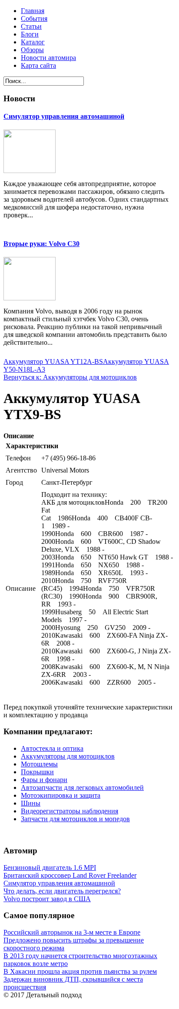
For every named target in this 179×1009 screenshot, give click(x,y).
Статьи (31, 26)
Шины (30, 803)
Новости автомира (48, 57)
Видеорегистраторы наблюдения (69, 811)
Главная (32, 10)
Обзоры (32, 49)
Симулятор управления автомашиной (63, 116)
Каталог (33, 42)
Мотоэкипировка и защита (60, 795)
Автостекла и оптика (52, 748)
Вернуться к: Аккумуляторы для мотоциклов (70, 377)
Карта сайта (38, 65)
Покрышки (37, 772)
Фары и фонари (44, 779)
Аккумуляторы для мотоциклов (68, 756)
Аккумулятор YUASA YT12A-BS (53, 361)
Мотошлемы (39, 764)
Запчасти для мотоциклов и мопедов (75, 819)
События (34, 18)
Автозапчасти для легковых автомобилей (82, 787)
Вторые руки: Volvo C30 (41, 243)
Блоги (30, 34)
